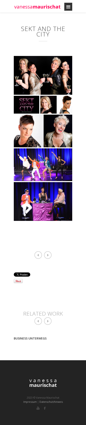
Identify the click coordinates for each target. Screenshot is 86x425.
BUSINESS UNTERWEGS (30, 338)
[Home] (37, 6)
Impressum (30, 402)
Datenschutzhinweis (51, 402)
